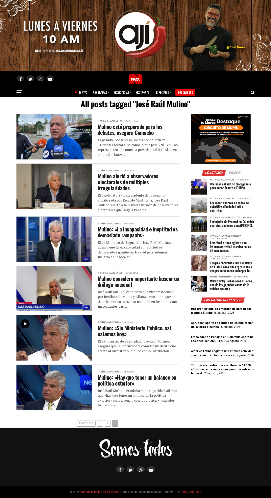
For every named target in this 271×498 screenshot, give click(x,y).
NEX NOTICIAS (121, 92)
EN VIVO (81, 92)
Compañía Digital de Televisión (99, 492)
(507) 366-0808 (191, 492)
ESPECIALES (162, 92)
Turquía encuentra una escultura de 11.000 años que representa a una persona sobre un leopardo (222, 369)
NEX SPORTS (142, 92)
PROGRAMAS (100, 92)
